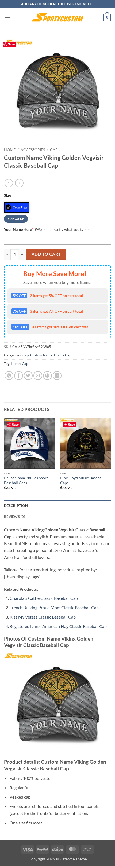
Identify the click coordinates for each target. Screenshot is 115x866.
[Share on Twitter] (28, 375)
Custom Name (41, 355)
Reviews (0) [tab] (14, 516)
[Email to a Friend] (37, 375)
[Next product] (9, 183)
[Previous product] (19, 183)
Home (10, 150)
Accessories (33, 150)
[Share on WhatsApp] (9, 375)
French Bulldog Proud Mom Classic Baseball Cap (54, 607)
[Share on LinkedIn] (57, 375)
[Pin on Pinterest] (47, 375)
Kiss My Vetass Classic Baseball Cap (43, 616)
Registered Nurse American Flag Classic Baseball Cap (58, 626)
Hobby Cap (62, 355)
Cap (54, 150)
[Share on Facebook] (18, 375)
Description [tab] (16, 505)
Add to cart (46, 254)
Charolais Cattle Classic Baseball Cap (44, 598)
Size (7, 195)
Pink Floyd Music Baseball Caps (81, 480)
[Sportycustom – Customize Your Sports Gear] (57, 17)
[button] (7, 17)
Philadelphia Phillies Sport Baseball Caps (26, 480)
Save (11, 44)
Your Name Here (18, 229)
